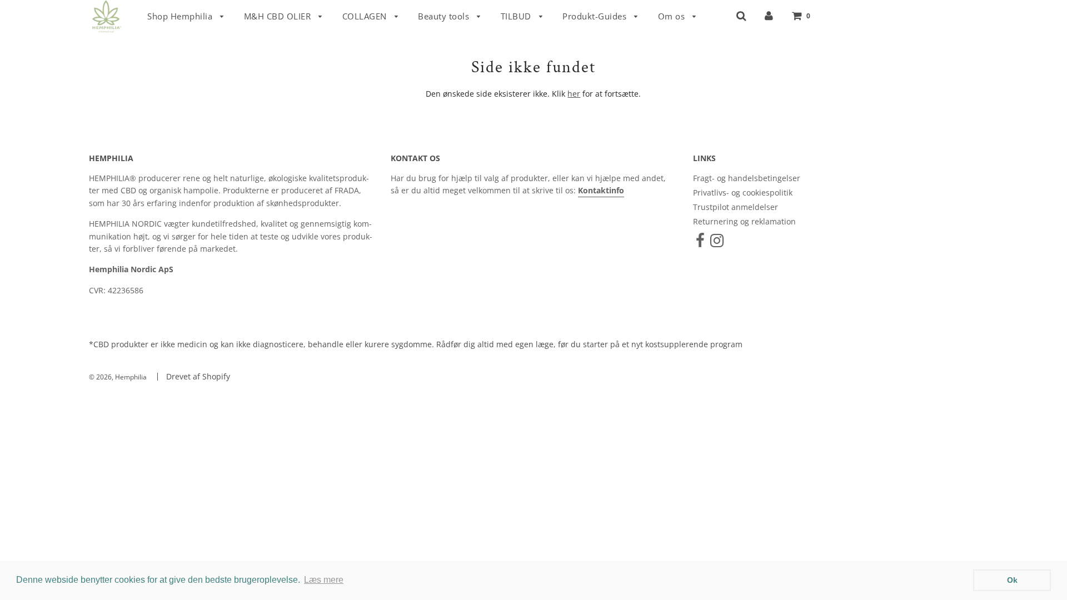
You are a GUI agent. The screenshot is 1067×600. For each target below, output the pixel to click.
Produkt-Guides (595, 16)
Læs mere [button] (323, 579)
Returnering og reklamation (744, 221)
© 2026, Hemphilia (118, 377)
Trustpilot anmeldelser (735, 207)
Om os (672, 16)
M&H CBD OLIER (278, 16)
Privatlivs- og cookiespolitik (742, 192)
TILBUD (517, 16)
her (573, 93)
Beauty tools (445, 16)
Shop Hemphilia (181, 16)
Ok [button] (1012, 580)
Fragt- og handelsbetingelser (746, 178)
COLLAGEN (366, 16)
